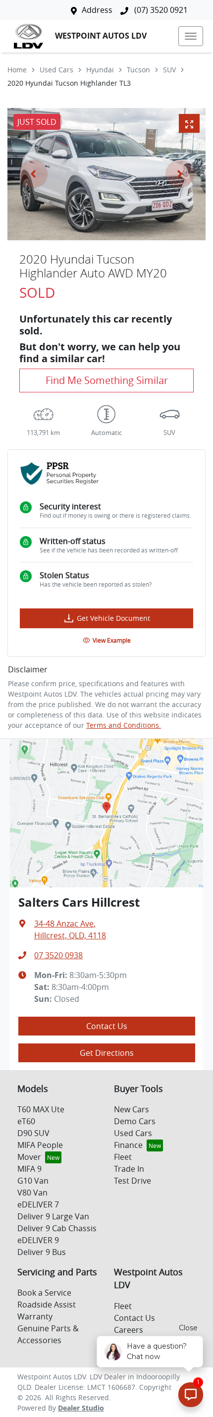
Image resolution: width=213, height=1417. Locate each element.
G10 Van (33, 1180)
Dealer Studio (81, 1408)
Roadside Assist (46, 1304)
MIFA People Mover (40, 1151)
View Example (112, 640)
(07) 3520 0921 (160, 9)
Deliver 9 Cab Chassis (57, 1228)
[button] (190, 36)
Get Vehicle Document (113, 618)
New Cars (131, 1109)
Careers (128, 1329)
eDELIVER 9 (38, 1240)
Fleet (123, 1156)
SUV (169, 69)
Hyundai (100, 69)
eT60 (26, 1121)
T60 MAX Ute (40, 1109)
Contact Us (106, 1026)
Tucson (138, 69)
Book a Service (44, 1292)
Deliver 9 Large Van (53, 1216)
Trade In (129, 1168)
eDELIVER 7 (38, 1204)
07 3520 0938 (58, 955)
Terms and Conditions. (123, 725)
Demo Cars (135, 1121)
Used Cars (56, 69)
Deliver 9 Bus (41, 1252)
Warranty (35, 1316)
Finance (128, 1145)
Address (97, 9)
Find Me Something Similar (107, 380)
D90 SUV (33, 1133)
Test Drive (132, 1180)
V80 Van (32, 1192)
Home (17, 69)
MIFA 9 (29, 1168)
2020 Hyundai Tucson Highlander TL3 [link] (69, 83)
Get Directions (107, 1052)
